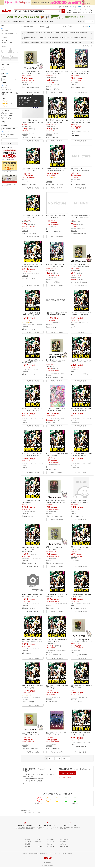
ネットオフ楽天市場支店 (30, 233)
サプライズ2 (27, 422)
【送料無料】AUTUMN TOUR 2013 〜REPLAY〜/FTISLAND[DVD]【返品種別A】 (56, 170)
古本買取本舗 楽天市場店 (54, 231)
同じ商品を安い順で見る (33, 92)
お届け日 (3, 82)
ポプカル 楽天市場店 (29, 702)
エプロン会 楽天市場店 (29, 608)
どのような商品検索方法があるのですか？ (35, 778)
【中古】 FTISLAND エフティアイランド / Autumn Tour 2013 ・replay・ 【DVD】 (81, 217)
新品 (2, 67)
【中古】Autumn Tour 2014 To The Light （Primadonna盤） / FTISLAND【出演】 (57, 735)
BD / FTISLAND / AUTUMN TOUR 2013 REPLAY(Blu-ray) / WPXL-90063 (81, 410)
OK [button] (40, 101)
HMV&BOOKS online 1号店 (79, 233)
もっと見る (26, 783)
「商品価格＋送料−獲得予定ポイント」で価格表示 (32, 26)
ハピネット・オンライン (30, 278)
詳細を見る (78, 42)
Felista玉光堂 (75, 467)
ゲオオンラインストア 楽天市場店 (32, 137)
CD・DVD (23, 812)
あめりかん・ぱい (52, 327)
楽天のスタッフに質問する (68, 773)
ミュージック (36, 812)
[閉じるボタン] (91, 33)
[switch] (16, 93)
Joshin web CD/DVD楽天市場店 (56, 184)
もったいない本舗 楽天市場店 (31, 87)
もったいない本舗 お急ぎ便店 (79, 282)
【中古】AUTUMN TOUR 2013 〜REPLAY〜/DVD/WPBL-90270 (81, 122)
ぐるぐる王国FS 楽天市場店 (79, 608)
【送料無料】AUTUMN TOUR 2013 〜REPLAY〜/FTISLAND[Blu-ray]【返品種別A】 (81, 362)
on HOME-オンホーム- (53, 608)
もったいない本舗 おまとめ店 (55, 377)
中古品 (3, 69)
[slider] (1, 53)
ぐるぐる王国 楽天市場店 (30, 563)
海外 (7, 74)
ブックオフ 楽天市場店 (54, 89)
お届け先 (3, 76)
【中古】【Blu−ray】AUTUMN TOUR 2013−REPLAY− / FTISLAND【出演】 (33, 170)
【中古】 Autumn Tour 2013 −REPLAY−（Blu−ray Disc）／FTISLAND (57, 122)
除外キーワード (5, 136)
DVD (29, 812)
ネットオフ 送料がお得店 (78, 87)
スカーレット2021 (77, 701)
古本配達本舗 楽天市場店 (78, 184)
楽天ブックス (51, 422)
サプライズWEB (76, 327)
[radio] (2, 28)
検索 (10, 59)
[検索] (63, 11)
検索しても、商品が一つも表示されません (35, 781)
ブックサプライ (52, 469)
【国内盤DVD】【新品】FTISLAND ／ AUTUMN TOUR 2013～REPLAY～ (56, 315)
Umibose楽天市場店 (29, 516)
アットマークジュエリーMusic (31, 329)
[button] (88, 7)
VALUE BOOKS (76, 136)
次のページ (66, 758)
